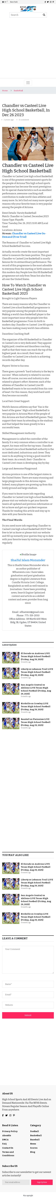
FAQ (4, 1144)
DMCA (5, 1139)
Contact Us (7, 1148)
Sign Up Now (42, 1182)
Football (34, 1131)
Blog (32, 1152)
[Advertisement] (28, 49)
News (33, 1144)
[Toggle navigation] (28, 83)
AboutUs (6, 1135)
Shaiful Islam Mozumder (28, 560)
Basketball (18, 91)
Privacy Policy (10, 1131)
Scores (33, 1148)
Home (5, 91)
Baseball (35, 1139)
